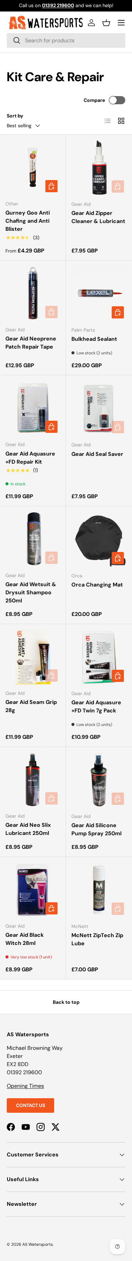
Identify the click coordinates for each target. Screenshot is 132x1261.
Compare (94, 100)
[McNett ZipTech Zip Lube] (99, 889)
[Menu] (121, 22)
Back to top (66, 1002)
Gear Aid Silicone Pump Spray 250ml (96, 829)
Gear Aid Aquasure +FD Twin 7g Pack (96, 706)
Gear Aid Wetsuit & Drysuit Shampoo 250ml (30, 592)
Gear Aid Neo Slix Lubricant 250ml (28, 829)
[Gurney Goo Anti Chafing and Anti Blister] (32, 167)
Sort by (15, 116)
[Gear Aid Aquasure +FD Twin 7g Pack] (99, 657)
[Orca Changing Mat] (99, 539)
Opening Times (25, 1085)
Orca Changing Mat (97, 584)
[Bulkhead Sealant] (99, 293)
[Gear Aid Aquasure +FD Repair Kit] (32, 408)
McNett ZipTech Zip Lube (97, 939)
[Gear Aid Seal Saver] (99, 408)
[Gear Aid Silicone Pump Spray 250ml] (99, 780)
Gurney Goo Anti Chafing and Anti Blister (27, 221)
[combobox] (66, 40)
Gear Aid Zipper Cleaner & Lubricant (98, 217)
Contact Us (30, 1105)
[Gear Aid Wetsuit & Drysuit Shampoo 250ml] (32, 539)
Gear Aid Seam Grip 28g (31, 706)
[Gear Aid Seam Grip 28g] (32, 656)
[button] (106, 22)
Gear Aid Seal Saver (97, 454)
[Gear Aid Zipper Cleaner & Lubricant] (99, 167)
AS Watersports (37, 1244)
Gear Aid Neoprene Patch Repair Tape (30, 342)
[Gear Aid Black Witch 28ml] (32, 889)
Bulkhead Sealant (94, 338)
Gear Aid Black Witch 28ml (24, 939)
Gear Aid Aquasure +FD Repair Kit (30, 457)
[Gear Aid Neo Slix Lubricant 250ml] (32, 779)
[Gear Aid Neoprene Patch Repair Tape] (32, 293)
